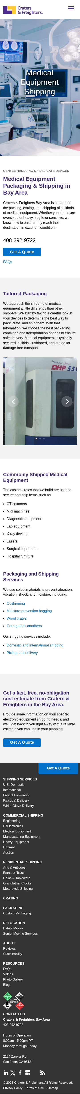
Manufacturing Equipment (21, 836)
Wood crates (16, 618)
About (9, 943)
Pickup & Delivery (16, 800)
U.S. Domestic (13, 784)
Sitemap (52, 1088)
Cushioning (16, 603)
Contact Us (14, 1014)
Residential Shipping (22, 862)
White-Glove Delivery (18, 806)
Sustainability (12, 954)
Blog (6, 984)
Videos (8, 974)
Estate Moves (13, 928)
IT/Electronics (13, 826)
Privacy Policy (12, 1088)
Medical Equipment (17, 831)
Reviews (9, 948)
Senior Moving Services (20, 933)
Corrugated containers (24, 626)
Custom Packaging (17, 913)
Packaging (13, 908)
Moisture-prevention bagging (29, 611)
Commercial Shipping (23, 815)
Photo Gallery (13, 979)
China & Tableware (16, 878)
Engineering (11, 821)
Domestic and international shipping (35, 645)
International (12, 790)
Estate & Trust (13, 873)
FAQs (7, 262)
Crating (10, 898)
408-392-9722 (19, 240)
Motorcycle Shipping (18, 888)
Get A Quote (22, 252)
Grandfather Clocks (17, 883)
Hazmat (9, 847)
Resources (13, 963)
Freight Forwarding (16, 795)
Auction (8, 852)
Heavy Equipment (16, 842)
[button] (71, 9)
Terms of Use (34, 1088)
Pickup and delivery (22, 653)
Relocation (14, 923)
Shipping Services (20, 779)
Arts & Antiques (14, 867)
